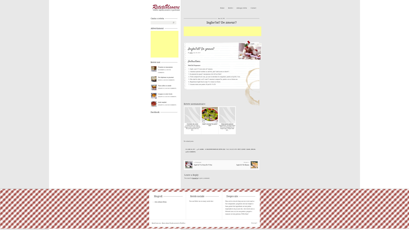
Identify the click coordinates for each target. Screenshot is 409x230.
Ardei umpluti (162, 102)
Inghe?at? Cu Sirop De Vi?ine (203, 165)
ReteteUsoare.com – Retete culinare (166, 7)
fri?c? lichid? (242, 149)
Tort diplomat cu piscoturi (166, 77)
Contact (253, 8)
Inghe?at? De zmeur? (222, 22)
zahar (248, 149)
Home (222, 8)
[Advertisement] (222, 31)
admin (191, 52)
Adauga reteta (241, 8)
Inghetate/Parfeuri (212, 149)
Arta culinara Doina (160, 202)
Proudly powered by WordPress (177, 223)
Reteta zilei (222, 149)
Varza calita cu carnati (164, 86)
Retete (230, 8)
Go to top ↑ (254, 223)
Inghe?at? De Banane (242, 165)
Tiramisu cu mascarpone (165, 67)
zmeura (253, 149)
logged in (195, 178)
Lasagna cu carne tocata (165, 94)
